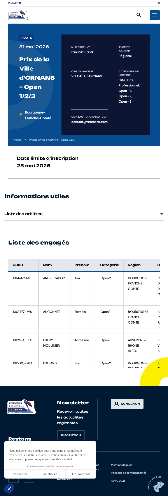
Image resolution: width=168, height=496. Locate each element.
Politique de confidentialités (128, 472)
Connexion (130, 403)
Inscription (71, 435)
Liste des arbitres (23, 214)
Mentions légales (121, 465)
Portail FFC (14, 3)
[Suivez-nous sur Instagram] (158, 3)
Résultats (64, 479)
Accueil (17, 139)
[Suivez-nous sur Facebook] (153, 3)
